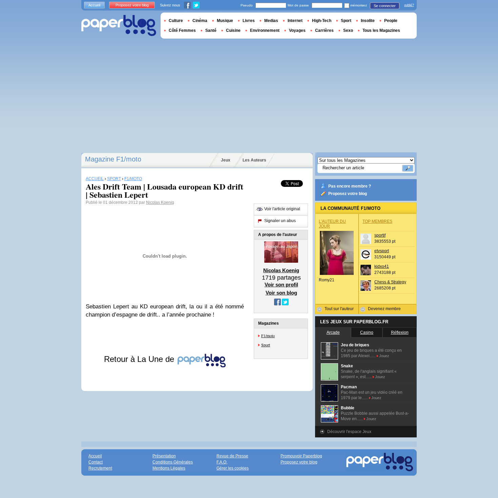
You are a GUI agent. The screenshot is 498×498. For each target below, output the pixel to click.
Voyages (297, 30)
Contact (95, 462)
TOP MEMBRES (377, 221)
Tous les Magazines (381, 30)
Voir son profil (281, 284)
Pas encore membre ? (349, 186)
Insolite (368, 20)
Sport (265, 344)
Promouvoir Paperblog (301, 456)
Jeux (225, 160)
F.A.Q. (221, 462)
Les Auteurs (254, 160)
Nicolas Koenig (160, 202)
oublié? (409, 5)
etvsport (381, 250)
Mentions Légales (168, 468)
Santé (210, 30)
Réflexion (400, 332)
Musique (225, 20)
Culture (176, 20)
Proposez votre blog (347, 193)
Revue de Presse (232, 456)
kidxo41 (381, 266)
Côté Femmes (182, 30)
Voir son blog (281, 293)
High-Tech (321, 20)
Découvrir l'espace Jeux (349, 431)
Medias (271, 20)
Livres (249, 20)
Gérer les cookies (232, 468)
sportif (380, 235)
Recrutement (100, 468)
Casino (366, 332)
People (390, 20)
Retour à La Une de (140, 359)
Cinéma (199, 20)
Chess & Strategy (390, 282)
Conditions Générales (172, 462)
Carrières (324, 30)
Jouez (384, 356)
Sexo (348, 30)
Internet (295, 20)
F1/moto (268, 335)
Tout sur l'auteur (339, 308)
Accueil (94, 5)
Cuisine (233, 30)
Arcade (333, 332)
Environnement (264, 30)
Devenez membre (384, 308)
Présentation (164, 456)
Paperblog (118, 25)
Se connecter (385, 6)
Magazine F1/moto (113, 159)
